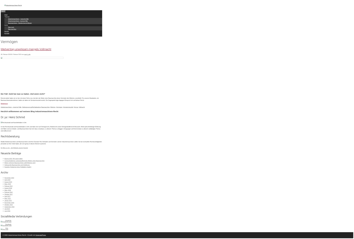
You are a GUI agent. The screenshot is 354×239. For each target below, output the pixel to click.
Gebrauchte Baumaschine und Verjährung (17, 165)
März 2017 (7, 198)
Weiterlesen (4, 103)
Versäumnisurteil (68, 107)
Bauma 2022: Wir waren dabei (13, 158)
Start (6, 15)
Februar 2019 (8, 186)
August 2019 (8, 182)
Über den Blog (12, 29)
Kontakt (6, 33)
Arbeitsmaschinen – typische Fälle (18, 19)
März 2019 (7, 184)
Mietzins (52, 107)
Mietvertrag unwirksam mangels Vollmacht (26, 49)
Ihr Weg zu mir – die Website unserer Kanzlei (14, 148)
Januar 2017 (8, 200)
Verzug (76, 107)
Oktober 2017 (8, 194)
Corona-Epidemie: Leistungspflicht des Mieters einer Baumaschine (24, 161)
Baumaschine (45, 107)
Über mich (11, 27)
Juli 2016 (7, 209)
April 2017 (7, 196)
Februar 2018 (8, 192)
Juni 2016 (7, 211)
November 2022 (9, 178)
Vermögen (59, 107)
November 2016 (9, 202)
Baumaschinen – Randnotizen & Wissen (20, 23)
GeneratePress (40, 235)
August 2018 (8, 188)
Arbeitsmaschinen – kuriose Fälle (18, 21)
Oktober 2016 (8, 204)
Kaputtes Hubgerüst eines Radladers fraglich (17, 167)
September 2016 (9, 207)
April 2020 (7, 180)
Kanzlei (6, 31)
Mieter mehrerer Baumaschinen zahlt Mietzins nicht (19, 163)
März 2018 (7, 190)
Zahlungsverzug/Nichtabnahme (31, 107)
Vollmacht (82, 107)
